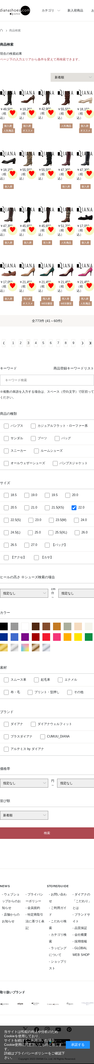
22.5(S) (16, 520)
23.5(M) (61, 520)
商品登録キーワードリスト (74, 368)
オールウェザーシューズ (28, 463)
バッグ (66, 438)
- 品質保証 (80, 928)
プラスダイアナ (22, 736)
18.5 (14, 495)
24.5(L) (15, 532)
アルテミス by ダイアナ (27, 749)
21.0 (34, 507)
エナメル (71, 679)
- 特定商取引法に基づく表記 (35, 921)
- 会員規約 (33, 908)
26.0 (84, 532)
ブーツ (42, 438)
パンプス (17, 425)
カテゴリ (48, 10)
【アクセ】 (18, 557)
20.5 (14, 507)
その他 (78, 692)
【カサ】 (47, 557)
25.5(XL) (61, 532)
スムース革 (18, 679)
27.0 (34, 545)
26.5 (14, 545)
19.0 (34, 495)
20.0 (75, 495)
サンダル (17, 438)
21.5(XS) (58, 507)
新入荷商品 (75, 10)
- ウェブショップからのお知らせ (11, 901)
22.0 (81, 507)
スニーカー (18, 450)
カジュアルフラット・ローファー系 (63, 425)
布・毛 (15, 692)
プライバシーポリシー (31, 1053)
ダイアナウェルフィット (55, 724)
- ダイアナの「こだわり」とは (82, 901)
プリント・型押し (47, 692)
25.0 (38, 532)
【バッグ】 (59, 545)
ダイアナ (17, 724)
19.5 (55, 495)
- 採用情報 (80, 941)
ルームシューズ (52, 450)
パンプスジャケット (74, 463)
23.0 (38, 520)
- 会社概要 (80, 934)
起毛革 (45, 679)
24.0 (84, 520)
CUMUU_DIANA (58, 736)
